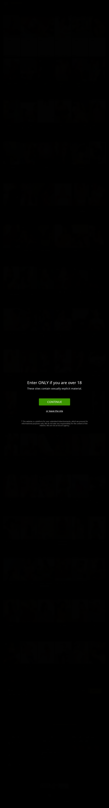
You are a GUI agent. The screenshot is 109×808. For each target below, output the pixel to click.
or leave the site (54, 411)
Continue (54, 402)
